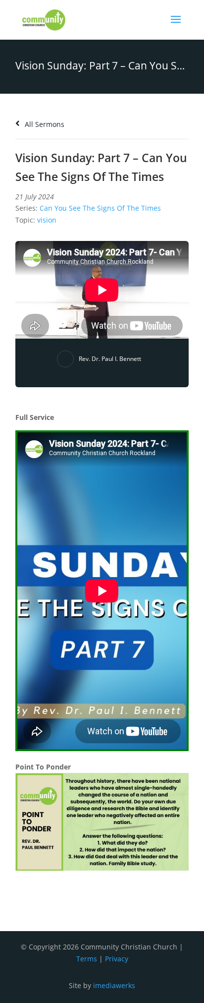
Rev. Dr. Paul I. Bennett (110, 358)
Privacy (116, 958)
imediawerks (114, 985)
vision (46, 220)
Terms (86, 958)
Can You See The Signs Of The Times (100, 208)
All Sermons (43, 124)
